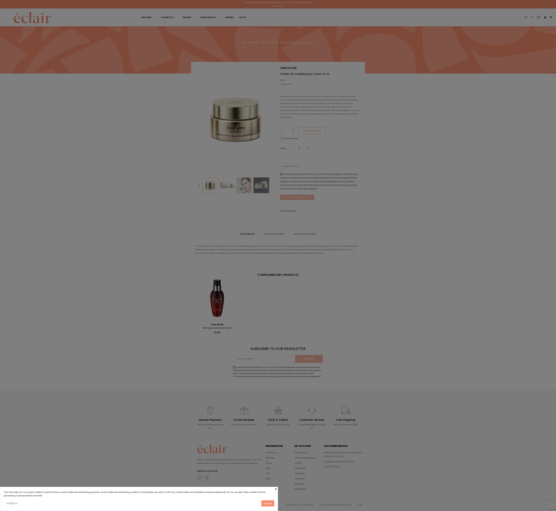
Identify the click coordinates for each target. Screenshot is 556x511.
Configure (11, 503)
